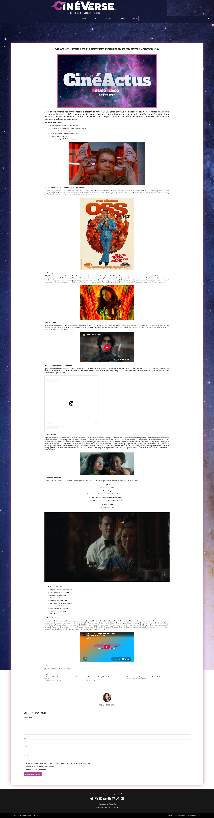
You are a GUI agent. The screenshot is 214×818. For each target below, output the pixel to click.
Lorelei (108, 494)
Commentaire (28, 717)
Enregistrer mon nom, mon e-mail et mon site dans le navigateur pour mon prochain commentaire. (58, 763)
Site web (26, 755)
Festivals (95, 18)
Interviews (121, 18)
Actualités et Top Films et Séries (22, 815)
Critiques (84, 18)
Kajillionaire (125, 623)
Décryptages (108, 18)
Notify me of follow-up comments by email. (39, 767)
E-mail (26, 746)
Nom (25, 738)
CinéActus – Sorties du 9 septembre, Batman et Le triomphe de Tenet (145, 677)
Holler (168, 623)
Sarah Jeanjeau (107, 705)
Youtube (54, 627)
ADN (140, 623)
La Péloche (152, 627)
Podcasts (133, 18)
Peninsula (58, 625)
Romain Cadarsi (196, 815)
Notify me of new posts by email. (36, 770)
